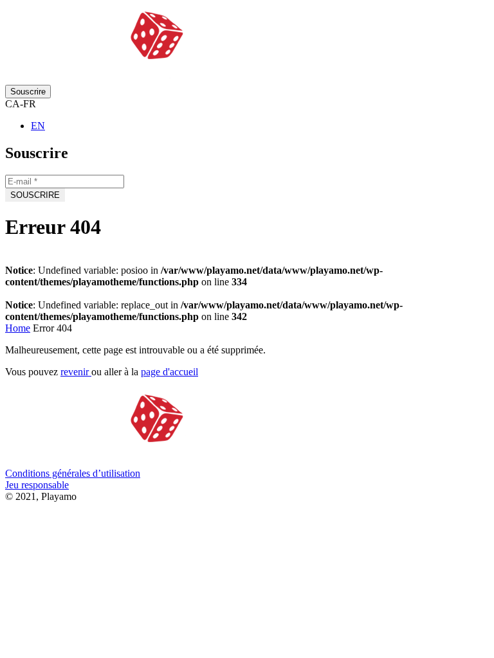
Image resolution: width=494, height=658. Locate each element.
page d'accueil (169, 371)
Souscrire (28, 91)
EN (38, 125)
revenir (75, 371)
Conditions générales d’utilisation (72, 473)
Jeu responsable (37, 484)
